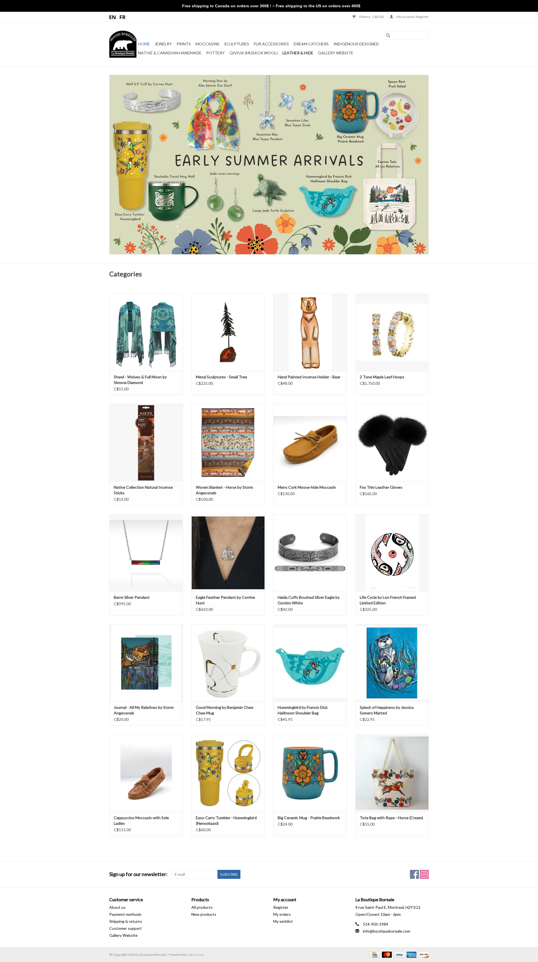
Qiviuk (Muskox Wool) (253, 52)
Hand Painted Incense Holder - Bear (309, 376)
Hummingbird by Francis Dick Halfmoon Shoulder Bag (303, 710)
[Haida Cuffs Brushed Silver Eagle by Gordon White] (310, 552)
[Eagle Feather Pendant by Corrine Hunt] (228, 552)
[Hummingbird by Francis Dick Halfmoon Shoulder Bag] (310, 662)
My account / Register (412, 17)
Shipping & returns (125, 921)
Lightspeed (195, 954)
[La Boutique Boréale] (122, 44)
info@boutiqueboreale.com (386, 931)
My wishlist (283, 921)
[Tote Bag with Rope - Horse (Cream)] (392, 772)
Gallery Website (335, 52)
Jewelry (163, 43)
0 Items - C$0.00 (371, 17)
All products (202, 907)
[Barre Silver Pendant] (146, 552)
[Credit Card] (374, 954)
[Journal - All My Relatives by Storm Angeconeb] (146, 662)
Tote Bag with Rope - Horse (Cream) (391, 817)
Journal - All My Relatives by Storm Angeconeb (144, 710)
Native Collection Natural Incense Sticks (143, 490)
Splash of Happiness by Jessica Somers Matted (387, 710)
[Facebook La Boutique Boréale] (414, 874)
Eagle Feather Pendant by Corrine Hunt (225, 600)
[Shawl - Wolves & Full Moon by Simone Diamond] (146, 332)
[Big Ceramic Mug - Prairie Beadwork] (310, 772)
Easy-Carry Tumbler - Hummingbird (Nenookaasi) (226, 820)
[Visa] (398, 954)
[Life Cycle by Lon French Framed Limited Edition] (392, 552)
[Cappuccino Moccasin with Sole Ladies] (146, 772)
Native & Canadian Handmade (169, 52)
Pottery (215, 52)
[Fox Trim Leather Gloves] (392, 442)
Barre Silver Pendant (132, 597)
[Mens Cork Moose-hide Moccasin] (310, 442)
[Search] (388, 35)
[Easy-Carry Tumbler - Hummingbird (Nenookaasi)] (228, 772)
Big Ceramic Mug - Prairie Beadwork (309, 817)
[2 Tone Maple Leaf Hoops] (392, 332)
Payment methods (125, 914)
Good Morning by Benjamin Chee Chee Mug (224, 710)
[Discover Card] (423, 954)
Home (144, 43)
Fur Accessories (271, 43)
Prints (184, 43)
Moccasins (207, 43)
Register (280, 907)
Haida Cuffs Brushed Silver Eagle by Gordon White (309, 600)
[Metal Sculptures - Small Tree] (228, 332)
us (112, 17)
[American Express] (411, 954)
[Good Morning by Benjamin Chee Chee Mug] (228, 662)
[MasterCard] (386, 954)
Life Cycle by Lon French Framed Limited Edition (388, 600)
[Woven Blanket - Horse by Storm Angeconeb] (228, 442)
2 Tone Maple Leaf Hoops (382, 376)
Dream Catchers (311, 43)
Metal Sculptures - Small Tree (221, 376)
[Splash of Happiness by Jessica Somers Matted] (392, 662)
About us (117, 907)
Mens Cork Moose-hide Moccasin (307, 487)
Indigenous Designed (356, 43)
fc (122, 17)
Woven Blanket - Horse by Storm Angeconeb (224, 490)
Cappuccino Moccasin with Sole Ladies (141, 820)
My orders (282, 914)
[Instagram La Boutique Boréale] (424, 874)
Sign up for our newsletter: (138, 874)
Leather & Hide (297, 52)
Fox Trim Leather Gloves (381, 487)
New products (203, 914)
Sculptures (236, 43)
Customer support (125, 928)
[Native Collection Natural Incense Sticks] (146, 442)
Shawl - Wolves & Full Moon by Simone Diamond (140, 379)
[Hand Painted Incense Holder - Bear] (310, 332)
